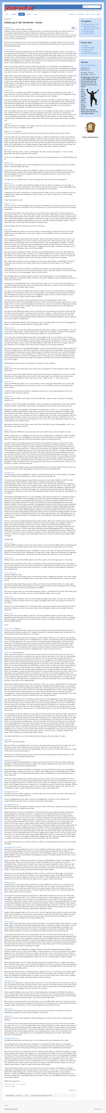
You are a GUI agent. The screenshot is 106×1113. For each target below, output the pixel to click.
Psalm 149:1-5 (8, 597)
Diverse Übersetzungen (91, 53)
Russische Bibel (88, 49)
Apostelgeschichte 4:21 (11, 792)
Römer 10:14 (8, 150)
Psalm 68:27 (8, 740)
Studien (86, 46)
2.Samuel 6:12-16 (9, 50)
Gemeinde (72, 14)
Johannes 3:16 (8, 163)
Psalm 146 (58, 409)
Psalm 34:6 (7, 27)
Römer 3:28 (12, 131)
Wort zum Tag (90, 14)
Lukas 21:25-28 (9, 921)
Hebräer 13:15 (8, 1016)
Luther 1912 (87, 51)
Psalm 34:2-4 (8, 230)
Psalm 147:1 (8, 430)
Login (6, 1105)
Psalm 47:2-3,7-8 (9, 628)
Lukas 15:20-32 (9, 652)
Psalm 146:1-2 (8, 396)
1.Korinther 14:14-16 (10, 981)
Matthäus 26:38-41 (10, 882)
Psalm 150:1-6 (8, 614)
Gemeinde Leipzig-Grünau (88, 65)
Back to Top (98, 1109)
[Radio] (90, 127)
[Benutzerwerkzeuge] (74, 27)
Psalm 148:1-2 (8, 558)
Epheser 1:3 (8, 367)
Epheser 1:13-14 (9, 328)
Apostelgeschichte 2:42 (11, 1038)
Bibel (98, 14)
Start (7, 14)
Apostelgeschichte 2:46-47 (12, 760)
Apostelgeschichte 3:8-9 (11, 805)
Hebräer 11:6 (8, 124)
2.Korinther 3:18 (9, 473)
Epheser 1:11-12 (9, 204)
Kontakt (28, 14)
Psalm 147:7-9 (8, 543)
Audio (35, 14)
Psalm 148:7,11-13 (10, 573)
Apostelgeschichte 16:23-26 (12, 847)
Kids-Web (80, 14)
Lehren (22, 14)
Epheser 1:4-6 (8, 90)
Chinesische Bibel (89, 47)
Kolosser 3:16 (8, 1009)
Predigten (14, 14)
